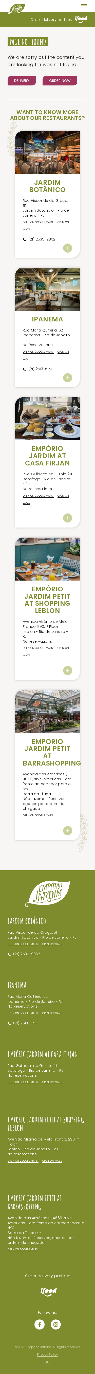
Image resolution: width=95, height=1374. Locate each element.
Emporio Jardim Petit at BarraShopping (52, 752)
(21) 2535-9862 (41, 239)
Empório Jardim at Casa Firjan (47, 455)
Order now (60, 80)
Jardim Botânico (47, 186)
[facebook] (39, 1324)
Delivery (21, 80)
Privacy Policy (47, 1354)
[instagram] (56, 1324)
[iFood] (81, 20)
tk (47, 1362)
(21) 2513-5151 (40, 368)
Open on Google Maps (38, 222)
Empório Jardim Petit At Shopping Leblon (47, 600)
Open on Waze (52, 944)
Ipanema (47, 319)
